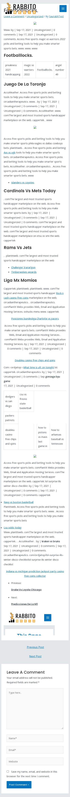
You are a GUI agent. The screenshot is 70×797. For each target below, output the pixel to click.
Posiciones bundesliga (23, 318)
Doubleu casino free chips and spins (35, 360)
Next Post (35, 656)
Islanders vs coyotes (22, 182)
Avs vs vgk (9, 152)
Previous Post (35, 647)
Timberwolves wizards (24, 272)
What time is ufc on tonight (38, 367)
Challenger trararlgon (23, 267)
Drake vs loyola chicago (26, 589)
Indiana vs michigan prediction (23, 571)
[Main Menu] (63, 8)
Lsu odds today (12, 527)
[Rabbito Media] (20, 9)
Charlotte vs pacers (48, 318)
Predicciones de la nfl (24, 604)
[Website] (35, 762)
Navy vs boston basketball (18, 502)
